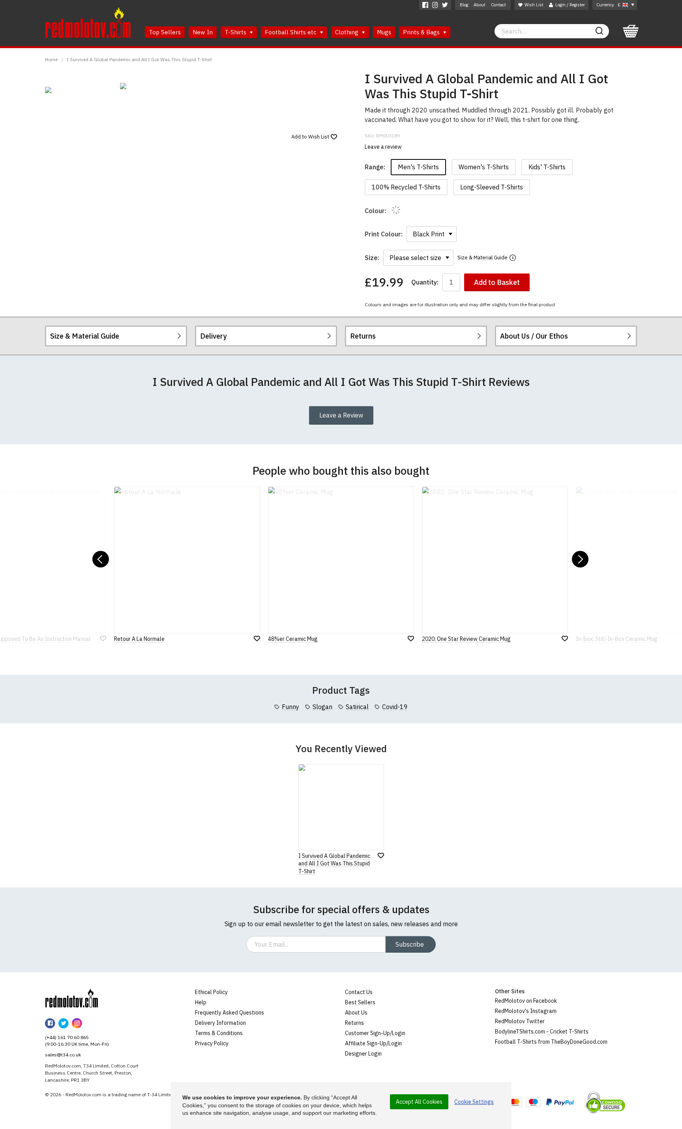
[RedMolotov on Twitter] (445, 5)
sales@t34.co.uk (63, 1055)
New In (203, 32)
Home (51, 59)
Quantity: (424, 282)
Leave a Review (341, 415)
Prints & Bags (422, 32)
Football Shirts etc (291, 32)
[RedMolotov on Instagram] (435, 5)
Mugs (384, 32)
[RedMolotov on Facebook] (425, 5)
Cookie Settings (474, 1101)
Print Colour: (384, 234)
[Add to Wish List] (381, 855)
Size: (372, 258)
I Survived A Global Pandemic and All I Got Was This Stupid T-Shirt (139, 59)
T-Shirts (236, 32)
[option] (78, 90)
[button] (100, 559)
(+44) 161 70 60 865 (67, 1037)
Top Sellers (165, 32)
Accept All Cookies (419, 1101)
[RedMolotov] (71, 998)
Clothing (347, 32)
